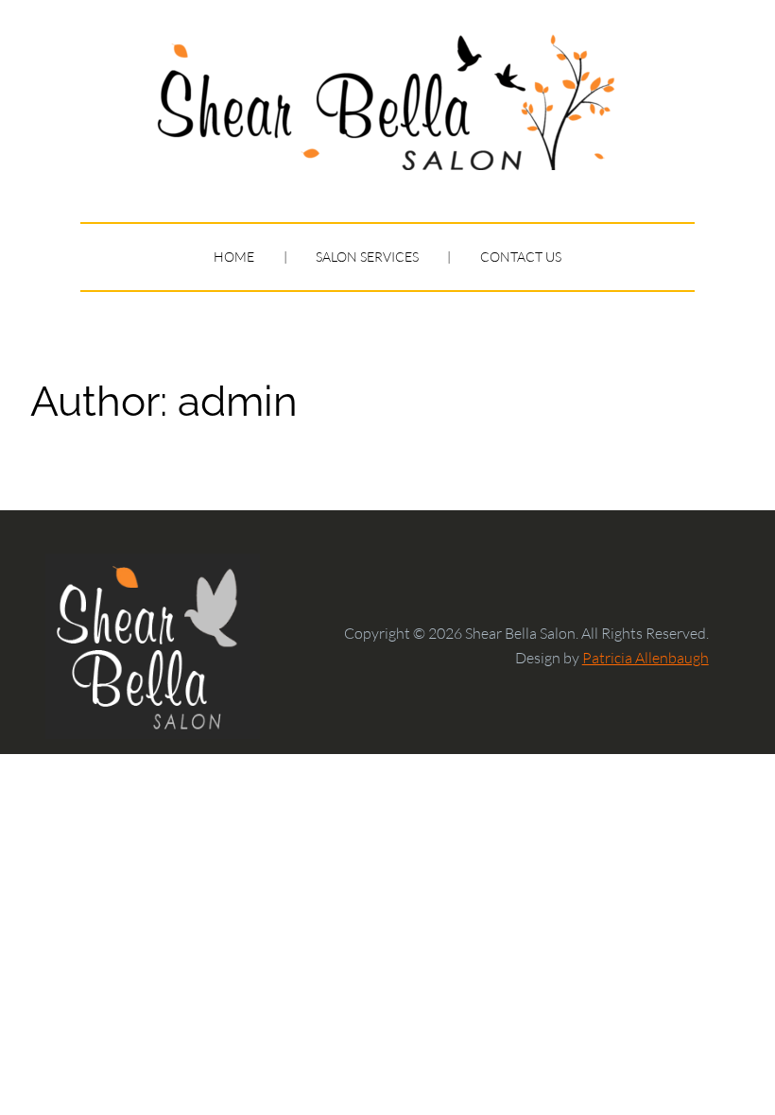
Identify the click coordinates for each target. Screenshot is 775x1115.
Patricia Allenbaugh (645, 657)
